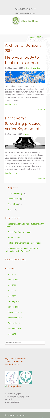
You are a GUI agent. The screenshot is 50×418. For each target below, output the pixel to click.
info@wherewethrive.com (25, 13)
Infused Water (14, 237)
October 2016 (14, 323)
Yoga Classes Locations (15, 358)
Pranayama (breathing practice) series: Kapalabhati (23, 123)
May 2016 (12, 334)
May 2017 (12, 296)
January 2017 (13, 307)
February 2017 (14, 301)
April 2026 (12, 274)
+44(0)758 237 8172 (25, 9)
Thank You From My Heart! (19, 232)
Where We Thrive (25, 20)
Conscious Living (33, 68)
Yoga (27, 134)
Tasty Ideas (15, 204)
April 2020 (12, 290)
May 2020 (12, 285)
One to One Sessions (14, 361)
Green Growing (16, 198)
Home (31, 37)
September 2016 (15, 328)
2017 (39, 37)
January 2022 (13, 279)
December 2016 (15, 312)
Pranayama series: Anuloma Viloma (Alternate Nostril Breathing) (22, 249)
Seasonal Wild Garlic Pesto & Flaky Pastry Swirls (25, 225)
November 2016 (15, 317)
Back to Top (41, 109)
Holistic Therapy (12, 364)
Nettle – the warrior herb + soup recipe (24, 243)
